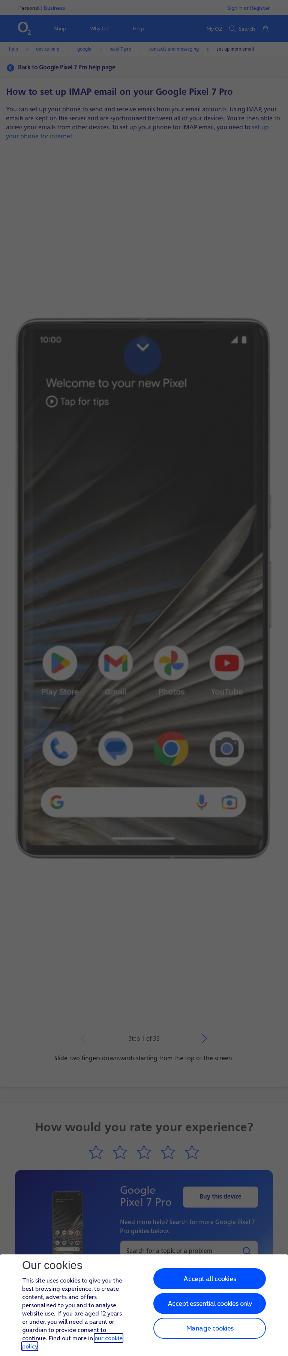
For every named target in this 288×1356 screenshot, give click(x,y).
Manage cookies (210, 1328)
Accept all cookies (209, 1278)
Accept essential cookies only (210, 1303)
